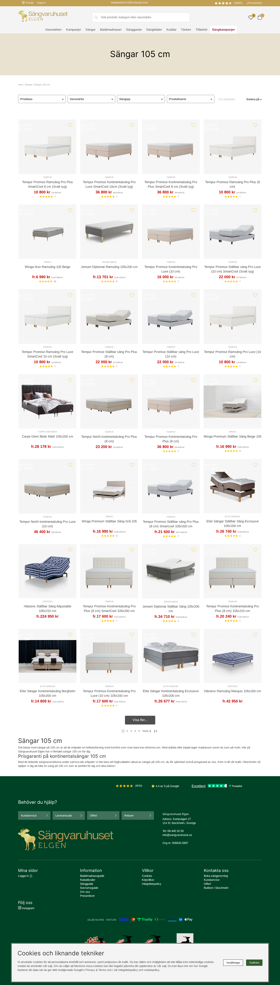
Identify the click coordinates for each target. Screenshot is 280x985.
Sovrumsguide (89, 887)
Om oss (85, 891)
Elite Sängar (232, 516)
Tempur (47, 177)
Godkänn (254, 962)
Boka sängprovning (216, 875)
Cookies (147, 875)
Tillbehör (201, 29)
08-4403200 (255, 3)
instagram (27, 908)
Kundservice (29, 815)
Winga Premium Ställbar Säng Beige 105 (232, 436)
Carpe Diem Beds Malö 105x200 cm (47, 436)
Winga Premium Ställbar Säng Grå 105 (109, 521)
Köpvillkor (148, 879)
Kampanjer (73, 29)
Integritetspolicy (151, 883)
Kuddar (171, 29)
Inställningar (233, 962)
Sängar (90, 29)
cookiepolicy (151, 969)
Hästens (47, 601)
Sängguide (86, 883)
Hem (20, 84)
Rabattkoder (87, 879)
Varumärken (53, 29)
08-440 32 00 (175, 830)
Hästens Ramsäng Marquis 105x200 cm (232, 691)
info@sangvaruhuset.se (177, 834)
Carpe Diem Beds (47, 432)
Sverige (30, 2)
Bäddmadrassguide (92, 875)
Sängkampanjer (223, 29)
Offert (93, 815)
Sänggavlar (134, 29)
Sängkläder (154, 29)
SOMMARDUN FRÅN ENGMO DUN (129, 2)
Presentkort (87, 895)
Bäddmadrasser (111, 29)
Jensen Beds (109, 262)
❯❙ (156, 731)
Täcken (186, 29)
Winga (47, 262)
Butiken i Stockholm (216, 887)
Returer (129, 815)
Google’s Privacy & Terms (90, 969)
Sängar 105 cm (42, 84)
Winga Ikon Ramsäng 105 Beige (47, 267)
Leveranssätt (63, 815)
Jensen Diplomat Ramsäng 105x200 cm (109, 267)
